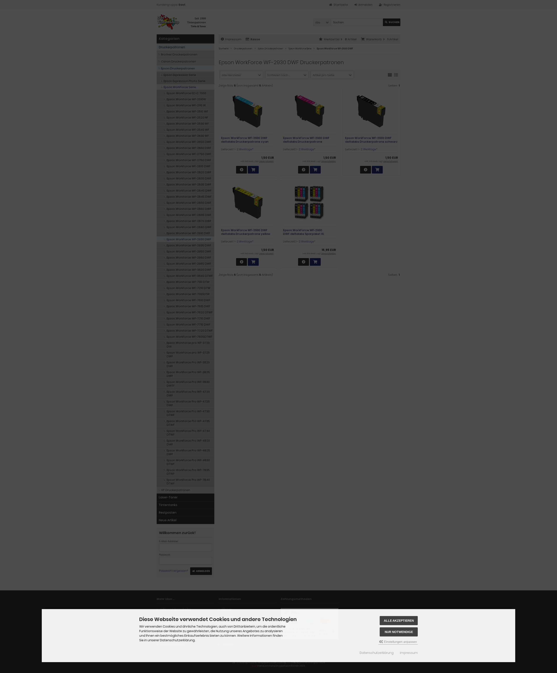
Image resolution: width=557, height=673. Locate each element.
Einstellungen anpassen (400, 641)
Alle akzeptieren (399, 620)
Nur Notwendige (399, 632)
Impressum (409, 653)
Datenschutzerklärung (377, 653)
